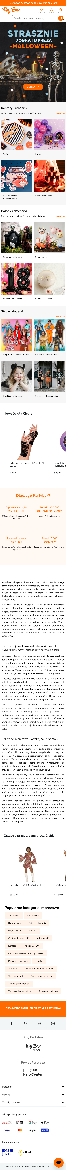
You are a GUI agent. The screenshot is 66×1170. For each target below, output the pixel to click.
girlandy (45, 752)
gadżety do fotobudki (32, 804)
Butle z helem (14, 930)
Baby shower (14, 923)
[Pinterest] (25, 1029)
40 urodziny (33, 915)
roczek (29, 596)
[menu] (4, 17)
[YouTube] (53, 1029)
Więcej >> (60, 113)
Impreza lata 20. (31, 945)
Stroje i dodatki (12, 311)
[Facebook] (11, 1029)
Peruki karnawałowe (18, 961)
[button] (41, 11)
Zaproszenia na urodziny (19, 991)
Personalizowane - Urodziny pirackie (25, 953)
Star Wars (13, 968)
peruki (26, 721)
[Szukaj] (60, 18)
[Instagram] (39, 1029)
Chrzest (32, 930)
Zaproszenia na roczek (18, 983)
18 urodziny (13, 915)
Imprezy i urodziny (14, 108)
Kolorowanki (43, 938)
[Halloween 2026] (33, 62)
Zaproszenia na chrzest (41, 976)
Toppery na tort (15, 976)
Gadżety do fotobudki (18, 938)
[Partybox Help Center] (33, 1079)
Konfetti (12, 945)
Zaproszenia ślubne (48, 991)
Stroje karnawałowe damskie (39, 968)
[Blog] (33, 1054)
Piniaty (39, 961)
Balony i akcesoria (14, 211)
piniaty (30, 629)
